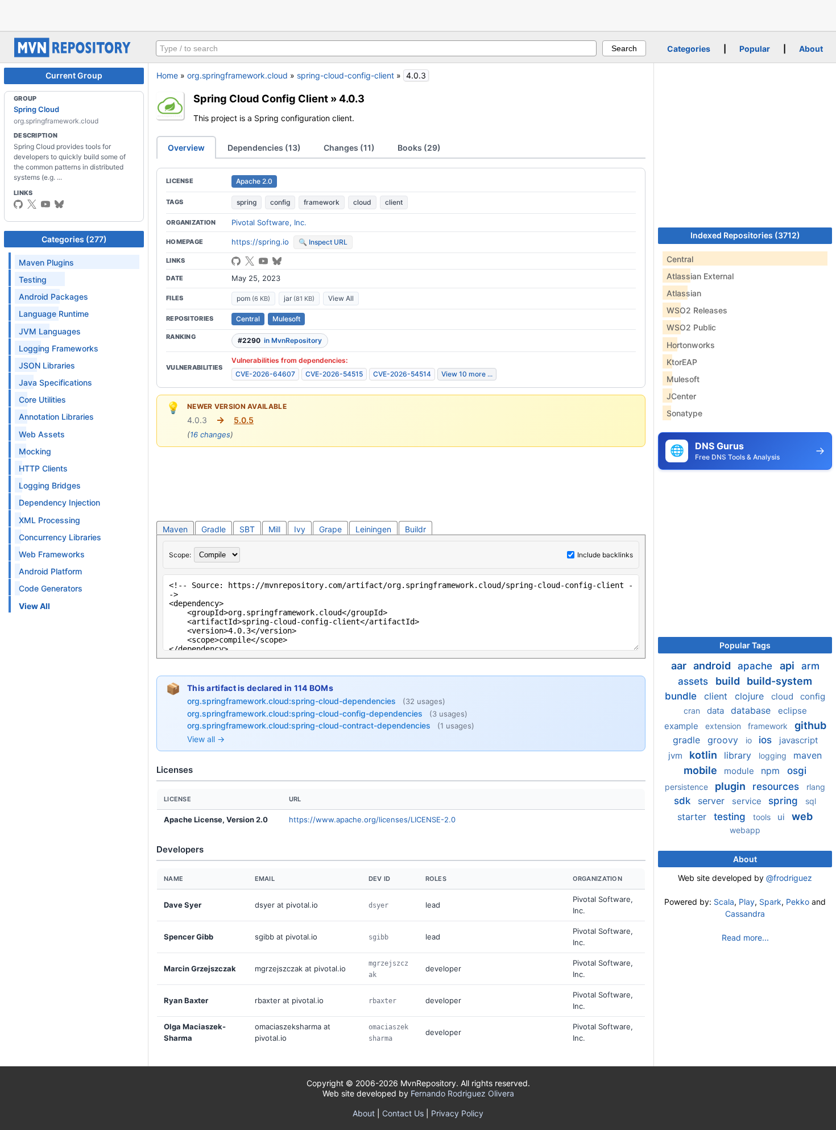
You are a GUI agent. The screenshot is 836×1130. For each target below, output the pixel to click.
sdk (683, 800)
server (712, 800)
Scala (724, 902)
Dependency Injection (59, 502)
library (739, 755)
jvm (676, 755)
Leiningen (373, 529)
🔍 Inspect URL (323, 242)
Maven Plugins (46, 262)
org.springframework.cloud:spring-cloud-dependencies (292, 701)
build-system (779, 681)
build (728, 681)
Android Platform (50, 571)
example (682, 726)
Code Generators (50, 588)
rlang (815, 787)
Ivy (299, 529)
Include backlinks (605, 554)
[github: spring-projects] (18, 204)
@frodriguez (789, 878)
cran (693, 710)
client (394, 202)
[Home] (74, 54)
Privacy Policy (457, 1113)
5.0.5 (244, 420)
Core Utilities (42, 399)
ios (767, 740)
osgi (796, 770)
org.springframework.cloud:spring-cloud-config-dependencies (306, 713)
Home (167, 75)
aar (680, 666)
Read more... (745, 937)
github (810, 725)
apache (756, 666)
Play (747, 902)
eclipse (792, 710)
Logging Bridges (50, 485)
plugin (731, 786)
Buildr (415, 529)
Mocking (35, 451)
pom (253, 298)
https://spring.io (260, 241)
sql (810, 801)
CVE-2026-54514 (402, 374)
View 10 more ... (467, 374)
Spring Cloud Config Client (260, 98)
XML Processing (49, 520)
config (280, 202)
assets (694, 681)
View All (341, 298)
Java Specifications (55, 382)
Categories (688, 48)
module (740, 770)
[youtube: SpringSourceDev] (45, 204)
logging (774, 755)
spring (246, 202)
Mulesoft (286, 318)
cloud (362, 202)
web (802, 816)
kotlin (704, 755)
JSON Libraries (47, 365)
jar (299, 298)
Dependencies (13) (264, 147)
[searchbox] (376, 48)
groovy (724, 740)
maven (807, 755)
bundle (682, 696)
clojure (751, 696)
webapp (745, 830)
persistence (687, 787)
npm (772, 770)
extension (724, 726)
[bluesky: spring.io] (59, 204)
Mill (274, 529)
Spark (770, 902)
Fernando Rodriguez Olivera (462, 1093)
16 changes (210, 434)
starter (693, 816)
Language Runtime (54, 313)
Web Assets (42, 434)
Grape (330, 529)
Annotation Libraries (56, 416)
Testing (33, 279)
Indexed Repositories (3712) (745, 235)
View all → (206, 739)
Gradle (213, 529)
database (752, 710)
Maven (175, 529)
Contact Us (403, 1113)
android (713, 666)
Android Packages (53, 296)
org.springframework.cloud (237, 75)
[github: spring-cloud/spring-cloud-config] (236, 261)
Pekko (797, 902)
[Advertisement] (418, 14)
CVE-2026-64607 (265, 374)
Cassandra (745, 913)
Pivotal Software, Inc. (269, 222)
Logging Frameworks (58, 348)
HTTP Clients (43, 468)
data (716, 710)
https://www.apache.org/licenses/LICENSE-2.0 (372, 819)
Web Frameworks (52, 554)
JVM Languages (50, 331)
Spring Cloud (36, 109)
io (750, 740)
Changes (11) (349, 147)
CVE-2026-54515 (334, 374)
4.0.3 (352, 98)
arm (810, 666)
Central (248, 318)
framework (322, 202)
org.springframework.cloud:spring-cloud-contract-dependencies (310, 725)
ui (782, 817)
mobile (701, 770)
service (748, 801)
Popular (754, 48)
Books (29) (419, 147)
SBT (247, 529)
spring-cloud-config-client (345, 75)
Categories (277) (74, 239)
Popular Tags (745, 645)
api (788, 666)
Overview (186, 147)
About (811, 48)
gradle (688, 740)
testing (731, 816)
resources (777, 786)
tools (763, 817)
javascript (798, 740)
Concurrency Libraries (60, 537)
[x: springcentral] (31, 204)
